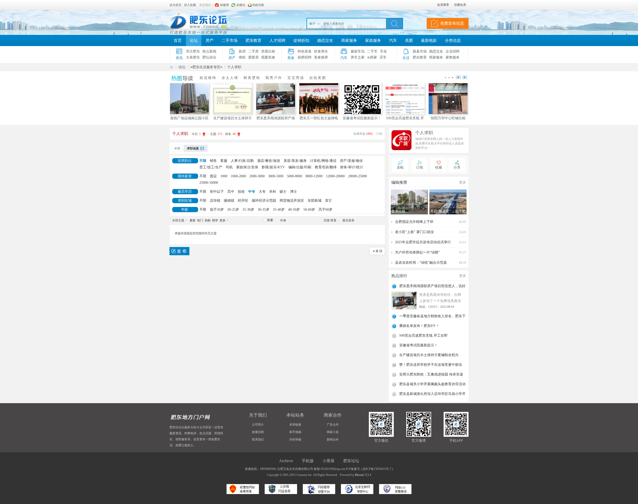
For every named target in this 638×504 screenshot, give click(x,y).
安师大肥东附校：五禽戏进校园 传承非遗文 (431, 375)
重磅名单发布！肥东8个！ (419, 326)
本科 (272, 191)
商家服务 (349, 40)
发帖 (400, 167)
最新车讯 (358, 51)
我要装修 (268, 57)
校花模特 (208, 78)
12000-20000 (335, 176)
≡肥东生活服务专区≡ (206, 67)
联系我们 (258, 439)
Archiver (286, 461)
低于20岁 (217, 209)
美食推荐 (321, 57)
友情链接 (295, 424)
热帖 (208, 220)
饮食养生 (321, 51)
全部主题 (178, 220)
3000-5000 (275, 176)
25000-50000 (208, 183)
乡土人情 (230, 78)
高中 (230, 191)
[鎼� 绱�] (394, 23)
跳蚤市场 (420, 51)
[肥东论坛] (204, 22)
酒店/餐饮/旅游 (268, 161)
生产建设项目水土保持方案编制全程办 (429, 355)
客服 (223, 161)
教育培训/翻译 (326, 167)
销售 (213, 161)
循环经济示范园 (264, 200)
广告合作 (333, 424)
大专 (262, 191)
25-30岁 (248, 209)
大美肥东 (193, 57)
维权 (242, 57)
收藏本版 (363, 133)
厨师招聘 (305, 57)
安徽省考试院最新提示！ (418, 345)
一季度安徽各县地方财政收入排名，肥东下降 (432, 316)
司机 (229, 167)
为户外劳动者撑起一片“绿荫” (417, 252)
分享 (457, 167)
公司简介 (258, 424)
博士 (293, 191)
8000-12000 (314, 176)
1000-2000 (238, 176)
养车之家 (358, 57)
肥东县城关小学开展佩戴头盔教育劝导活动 (432, 384)
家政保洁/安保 (247, 167)
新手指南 (295, 432)
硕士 (283, 191)
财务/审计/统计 (351, 167)
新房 (242, 51)
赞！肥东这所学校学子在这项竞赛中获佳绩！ (430, 365)
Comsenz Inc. (304, 475)
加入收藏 (190, 5)
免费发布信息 (452, 23)
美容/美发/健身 (295, 161)
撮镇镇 (229, 200)
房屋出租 (268, 51)
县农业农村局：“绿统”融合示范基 (421, 262)
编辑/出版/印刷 (299, 167)
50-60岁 (309, 209)
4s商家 (372, 57)
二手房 (253, 51)
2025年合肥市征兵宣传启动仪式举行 (423, 242)
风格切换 (258, 5)
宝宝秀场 (295, 78)
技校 (241, 191)
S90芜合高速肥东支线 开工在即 (423, 335)
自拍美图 (317, 78)
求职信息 (195, 148)
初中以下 (217, 191)
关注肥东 (193, 51)
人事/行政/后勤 (242, 161)
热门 (200, 220)
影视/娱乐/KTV (273, 167)
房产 (210, 40)
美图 (409, 40)
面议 (213, 176)
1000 (223, 176)
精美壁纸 (251, 78)
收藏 (438, 167)
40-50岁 (294, 209)
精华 (215, 220)
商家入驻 (333, 432)
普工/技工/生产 (210, 167)
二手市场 (230, 40)
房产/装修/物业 (351, 161)
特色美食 (305, 51)
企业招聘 (453, 51)
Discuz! (359, 475)
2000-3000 (257, 176)
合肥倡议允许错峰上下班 (414, 222)
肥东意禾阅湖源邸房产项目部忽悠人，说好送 (432, 286)
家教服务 (453, 57)
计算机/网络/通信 (323, 161)
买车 (383, 57)
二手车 (372, 51)
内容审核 (295, 439)
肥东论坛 (171, 67)
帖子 (313, 23)
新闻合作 (333, 439)
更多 (223, 220)
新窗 (270, 220)
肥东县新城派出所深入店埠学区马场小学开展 (432, 394)
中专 (251, 191)
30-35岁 (263, 209)
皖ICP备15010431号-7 (377, 469)
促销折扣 (301, 40)
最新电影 (429, 40)
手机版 (308, 461)
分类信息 (453, 40)
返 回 (379, 251)
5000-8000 (294, 176)
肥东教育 (253, 40)
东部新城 (314, 200)
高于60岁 (325, 209)
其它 (328, 200)
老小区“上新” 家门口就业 (414, 232)
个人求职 (234, 67)
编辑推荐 (399, 182)
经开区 (243, 200)
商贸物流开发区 (292, 200)
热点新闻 (209, 51)
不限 (202, 161)
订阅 (379, 133)
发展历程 (258, 432)
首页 (178, 40)
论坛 (194, 40)
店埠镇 (215, 200)
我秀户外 (273, 78)
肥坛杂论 (209, 57)
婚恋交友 (325, 40)
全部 (177, 148)
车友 (383, 51)
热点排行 (399, 276)
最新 (193, 220)
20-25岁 (233, 209)
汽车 (393, 40)
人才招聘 (277, 40)
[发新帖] (179, 251)
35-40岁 (279, 209)
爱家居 (253, 57)
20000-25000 (357, 176)
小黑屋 (328, 461)
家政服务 (373, 40)
